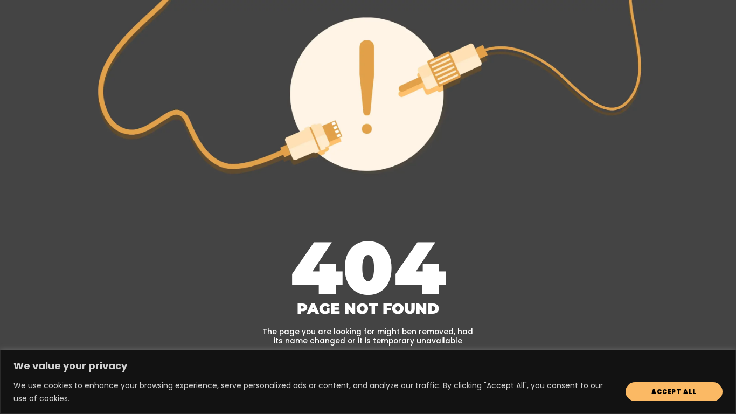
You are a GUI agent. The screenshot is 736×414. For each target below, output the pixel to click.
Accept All (674, 392)
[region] (368, 382)
